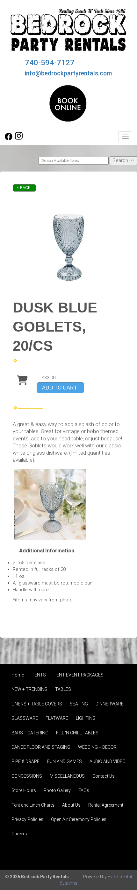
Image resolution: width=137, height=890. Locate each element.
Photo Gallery (57, 790)
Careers (19, 833)
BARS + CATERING (29, 732)
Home (17, 674)
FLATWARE (57, 718)
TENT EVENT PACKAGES (79, 674)
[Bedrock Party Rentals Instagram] (19, 139)
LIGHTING (86, 718)
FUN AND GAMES (64, 761)
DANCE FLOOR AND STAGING (40, 747)
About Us (71, 805)
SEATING (79, 703)
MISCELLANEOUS (67, 776)
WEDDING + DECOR (97, 747)
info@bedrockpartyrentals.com (68, 73)
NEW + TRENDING (29, 689)
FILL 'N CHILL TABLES (77, 732)
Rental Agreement (105, 805)
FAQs (83, 790)
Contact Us (103, 776)
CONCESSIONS (26, 776)
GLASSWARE (24, 718)
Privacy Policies (27, 819)
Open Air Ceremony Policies (78, 819)
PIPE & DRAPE (25, 761)
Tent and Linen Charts (32, 805)
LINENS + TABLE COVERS (36, 703)
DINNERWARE (110, 703)
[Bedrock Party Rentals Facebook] (8, 139)
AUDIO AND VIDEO (108, 761)
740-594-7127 (50, 62)
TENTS (39, 674)
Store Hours (23, 790)
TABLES (63, 689)
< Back (24, 188)
